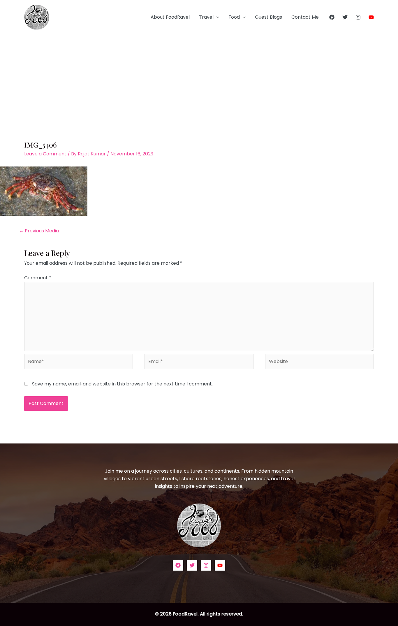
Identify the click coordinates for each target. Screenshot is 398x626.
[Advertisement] (199, 78)
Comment (37, 277)
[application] (216, 17)
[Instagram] (358, 17)
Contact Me (305, 17)
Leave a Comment (45, 153)
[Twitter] (345, 17)
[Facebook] (331, 17)
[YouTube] (371, 17)
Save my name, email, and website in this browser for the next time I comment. (122, 383)
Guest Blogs (268, 17)
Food (234, 17)
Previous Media (39, 230)
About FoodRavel (170, 17)
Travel (206, 17)
